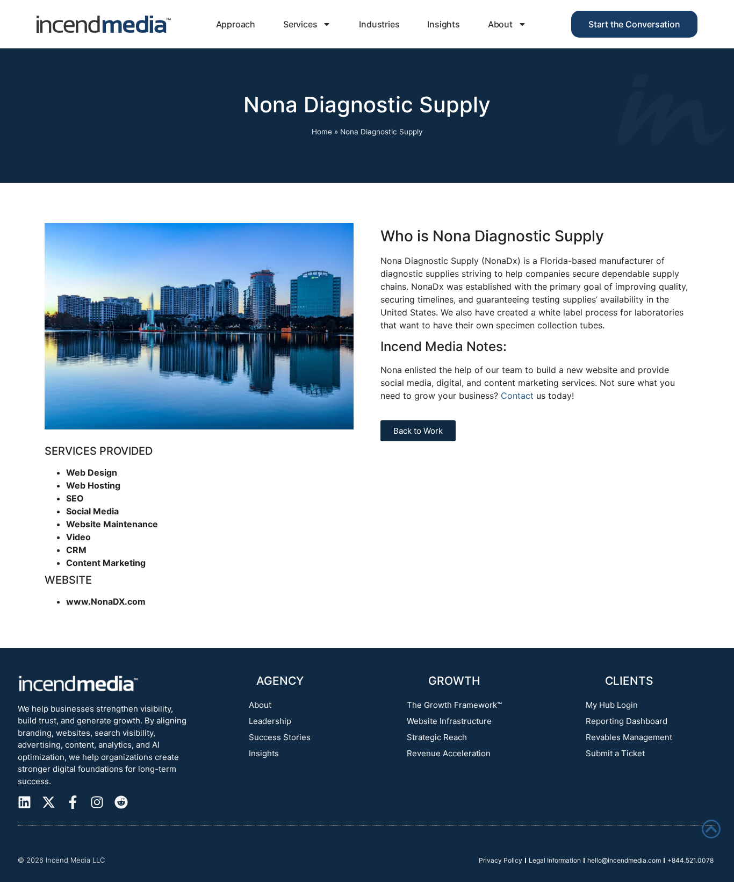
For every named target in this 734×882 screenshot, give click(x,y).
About (500, 24)
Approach (235, 24)
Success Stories (280, 737)
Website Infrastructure (449, 721)
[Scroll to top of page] (711, 829)
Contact (517, 395)
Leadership (270, 721)
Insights (443, 24)
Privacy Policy (500, 860)
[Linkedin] (24, 802)
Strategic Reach (437, 737)
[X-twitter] (48, 802)
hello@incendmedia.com (624, 860)
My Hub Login (612, 705)
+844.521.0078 (690, 860)
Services (300, 24)
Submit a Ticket (615, 753)
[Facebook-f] (73, 802)
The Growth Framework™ (454, 705)
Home (322, 131)
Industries (379, 24)
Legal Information (555, 860)
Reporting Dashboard (626, 721)
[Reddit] (121, 802)
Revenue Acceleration (449, 753)
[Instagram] (97, 802)
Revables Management (629, 737)
